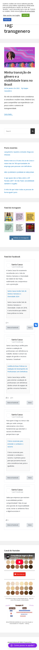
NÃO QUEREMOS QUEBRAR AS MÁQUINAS (19, 172)
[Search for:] (19, 131)
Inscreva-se (21, 574)
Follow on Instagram (21, 238)
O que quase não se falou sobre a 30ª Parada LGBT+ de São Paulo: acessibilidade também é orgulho (19, 181)
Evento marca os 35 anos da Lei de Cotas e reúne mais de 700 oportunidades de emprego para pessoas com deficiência (19, 163)
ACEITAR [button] (25, 15)
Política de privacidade (27, 11)
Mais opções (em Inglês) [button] (11, 15)
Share (30, 327)
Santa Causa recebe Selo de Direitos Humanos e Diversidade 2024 (16, 293)
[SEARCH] (32, 131)
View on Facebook (12, 327)
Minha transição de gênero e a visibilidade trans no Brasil (18, 78)
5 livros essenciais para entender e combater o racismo (15, 444)
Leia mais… (8, 114)
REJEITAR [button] (7, 19)
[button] (19, 591)
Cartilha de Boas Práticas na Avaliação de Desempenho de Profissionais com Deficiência (17, 369)
